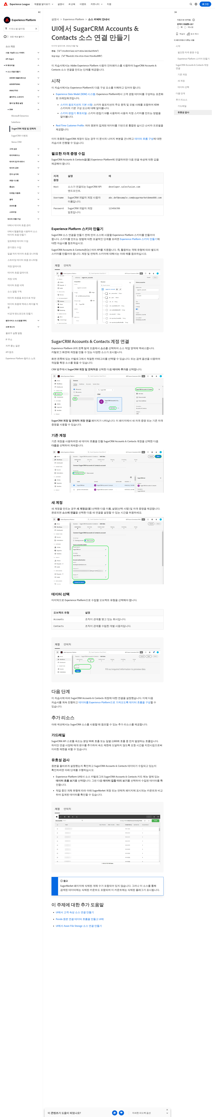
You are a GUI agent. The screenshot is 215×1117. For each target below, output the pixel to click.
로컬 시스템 (14, 180)
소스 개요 (10, 46)
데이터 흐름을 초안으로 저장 (21, 297)
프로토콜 (12, 206)
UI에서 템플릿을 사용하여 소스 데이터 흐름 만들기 (22, 233)
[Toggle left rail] (39, 12)
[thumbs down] (121, 1112)
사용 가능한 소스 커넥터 (15, 53)
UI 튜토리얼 (10, 65)
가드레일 (182, 106)
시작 (178, 46)
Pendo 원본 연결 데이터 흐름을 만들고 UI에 (80, 919)
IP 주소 (9, 339)
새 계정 (181, 80)
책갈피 (182, 34)
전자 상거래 (14, 174)
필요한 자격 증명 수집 (188, 52)
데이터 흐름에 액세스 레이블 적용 (23, 306)
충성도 (12, 187)
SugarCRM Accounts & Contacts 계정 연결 (192, 67)
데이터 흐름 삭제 (16, 285)
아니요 (190, 27)
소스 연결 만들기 (13, 72)
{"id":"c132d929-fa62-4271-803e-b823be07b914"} (78, 51)
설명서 (55, 19)
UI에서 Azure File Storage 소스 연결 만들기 (79, 925)
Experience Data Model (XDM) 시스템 (75, 94)
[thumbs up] (114, 1112)
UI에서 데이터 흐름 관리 (19, 225)
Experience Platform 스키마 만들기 (138, 239)
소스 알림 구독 (15, 291)
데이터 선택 (183, 87)
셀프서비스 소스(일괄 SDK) (16, 320)
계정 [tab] (57, 265)
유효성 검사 (183, 112)
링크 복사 (195, 34)
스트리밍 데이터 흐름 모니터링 (23, 260)
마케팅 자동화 (14, 193)
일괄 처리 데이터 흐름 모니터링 (23, 253)
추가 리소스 (181, 99)
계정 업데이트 (14, 266)
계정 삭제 (12, 278)
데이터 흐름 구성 (144, 138)
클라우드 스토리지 (16, 97)
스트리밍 (12, 212)
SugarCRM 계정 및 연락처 (24, 128)
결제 (11, 199)
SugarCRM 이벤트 (19, 135)
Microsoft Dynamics (20, 115)
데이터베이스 (14, 155)
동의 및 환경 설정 (16, 103)
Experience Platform (73, 19)
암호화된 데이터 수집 (18, 241)
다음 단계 (180, 93)
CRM (11, 109)
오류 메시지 (10, 327)
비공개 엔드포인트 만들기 (20, 313)
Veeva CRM (16, 142)
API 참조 (10, 352)
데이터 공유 (14, 168)
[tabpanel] (107, 298)
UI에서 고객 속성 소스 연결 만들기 (75, 912)
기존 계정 (182, 74)
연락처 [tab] (67, 265)
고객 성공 (13, 149)
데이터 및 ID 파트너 (17, 161)
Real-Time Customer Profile (70, 125)
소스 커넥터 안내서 (99, 19)
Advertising (14, 84)
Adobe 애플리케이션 (17, 78)
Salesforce (15, 122)
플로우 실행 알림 (14, 333)
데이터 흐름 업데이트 (18, 272)
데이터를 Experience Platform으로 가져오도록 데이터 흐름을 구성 (114, 702)
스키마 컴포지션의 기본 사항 (76, 104)
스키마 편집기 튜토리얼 (73, 113)
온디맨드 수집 (14, 247)
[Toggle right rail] (175, 12)
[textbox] (21, 29)
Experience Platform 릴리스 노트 (20, 358)
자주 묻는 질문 (13, 345)
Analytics (13, 90)
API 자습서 (10, 59)
